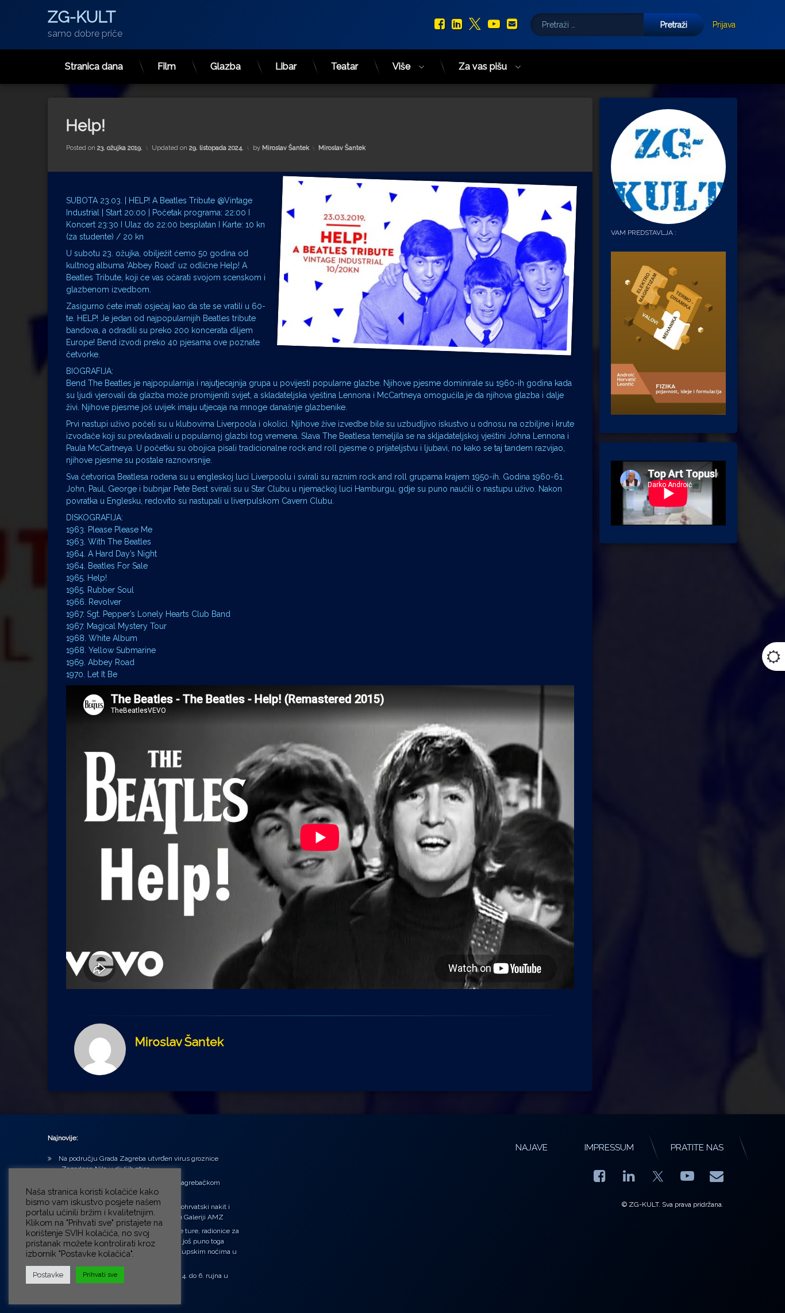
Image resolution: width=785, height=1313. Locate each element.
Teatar (344, 66)
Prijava (724, 24)
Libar (286, 66)
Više (401, 66)
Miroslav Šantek (285, 148)
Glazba (225, 66)
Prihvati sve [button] (100, 1275)
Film (166, 66)
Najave (531, 1147)
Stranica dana (94, 66)
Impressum (609, 1147)
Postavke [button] (48, 1274)
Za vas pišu (483, 66)
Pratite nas (697, 1147)
